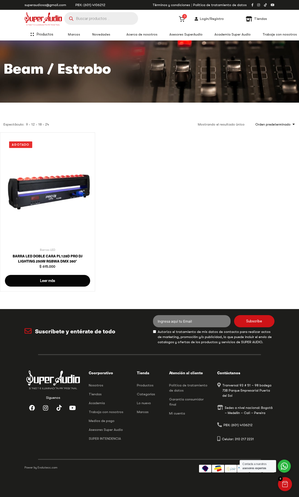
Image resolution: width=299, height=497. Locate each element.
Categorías (146, 394)
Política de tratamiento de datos (220, 5)
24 (47, 124)
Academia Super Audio (232, 34)
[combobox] (273, 124)
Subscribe (254, 321)
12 (33, 124)
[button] (285, 484)
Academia (97, 403)
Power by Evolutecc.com (41, 467)
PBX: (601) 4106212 (90, 5)
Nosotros (96, 385)
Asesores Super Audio (106, 430)
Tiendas (95, 394)
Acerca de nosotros (141, 34)
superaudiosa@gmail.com (45, 5)
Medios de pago (101, 421)
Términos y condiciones (171, 5)
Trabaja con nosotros (106, 412)
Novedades (101, 34)
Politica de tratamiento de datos (188, 388)
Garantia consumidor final (186, 402)
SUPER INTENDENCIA (105, 438)
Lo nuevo (144, 403)
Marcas (143, 412)
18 (40, 124)
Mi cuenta (177, 413)
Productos (44, 34)
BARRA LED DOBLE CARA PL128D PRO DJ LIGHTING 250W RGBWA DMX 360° (47, 258)
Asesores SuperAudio (186, 34)
